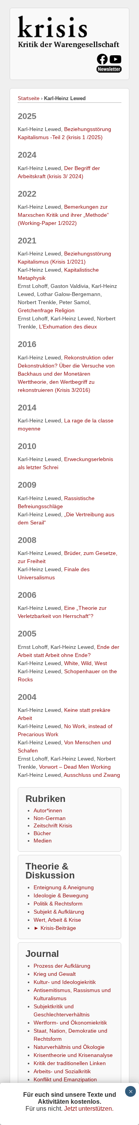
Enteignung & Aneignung (64, 887)
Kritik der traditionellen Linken (70, 1063)
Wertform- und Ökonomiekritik (70, 1022)
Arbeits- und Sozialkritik (62, 1071)
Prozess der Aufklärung (62, 966)
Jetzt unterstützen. (89, 1108)
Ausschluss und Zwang (92, 775)
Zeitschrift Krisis (53, 825)
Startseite (28, 98)
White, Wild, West (85, 663)
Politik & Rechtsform (58, 903)
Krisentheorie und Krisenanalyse (73, 1055)
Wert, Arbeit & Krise (57, 920)
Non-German (50, 818)
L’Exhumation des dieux (68, 326)
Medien (43, 840)
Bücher (42, 833)
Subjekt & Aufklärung (59, 912)
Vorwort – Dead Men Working (75, 767)
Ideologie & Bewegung (61, 895)
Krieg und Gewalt (55, 974)
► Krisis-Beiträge (55, 928)
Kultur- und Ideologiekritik (65, 982)
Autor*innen (48, 810)
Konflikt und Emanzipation (65, 1079)
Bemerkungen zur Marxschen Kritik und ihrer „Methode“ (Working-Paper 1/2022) (63, 215)
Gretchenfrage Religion (46, 310)
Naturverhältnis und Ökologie (69, 1047)
